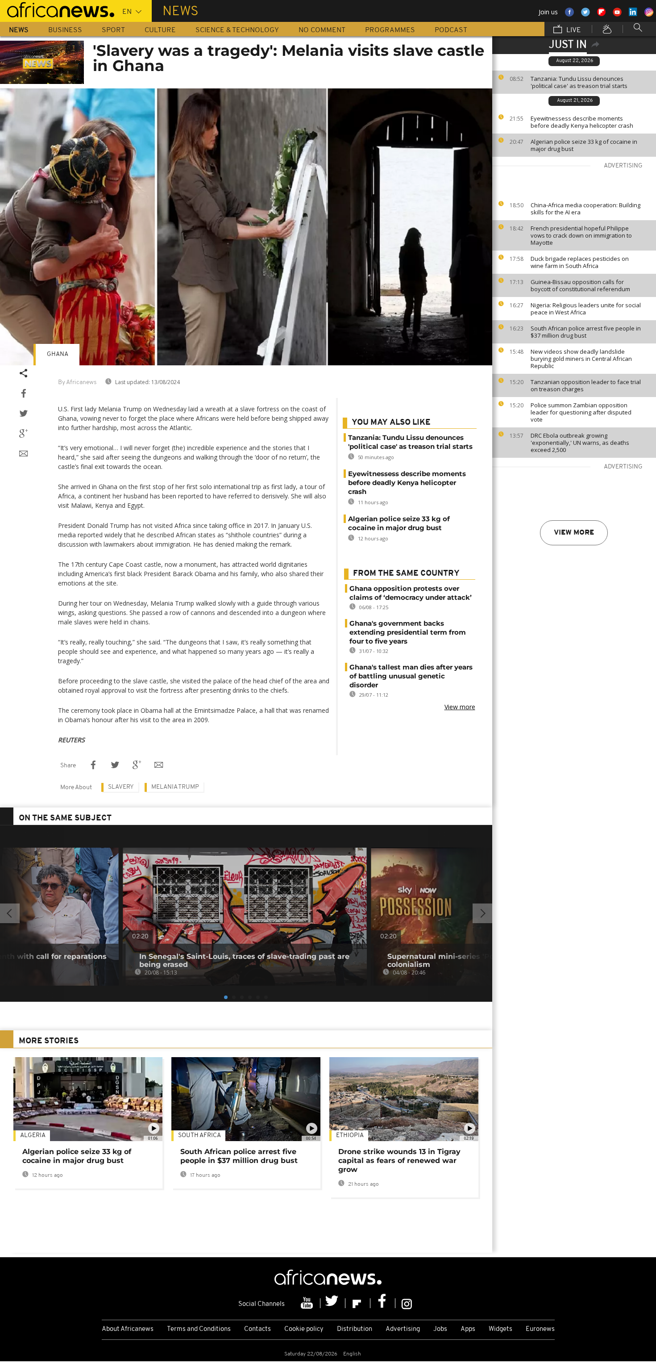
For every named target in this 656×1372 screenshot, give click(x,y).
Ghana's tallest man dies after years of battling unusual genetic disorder (411, 676)
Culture (160, 30)
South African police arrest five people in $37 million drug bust (586, 332)
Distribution (354, 1329)
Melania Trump (175, 787)
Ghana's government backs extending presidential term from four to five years (407, 632)
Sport (113, 30)
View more (574, 532)
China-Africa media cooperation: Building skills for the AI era (585, 208)
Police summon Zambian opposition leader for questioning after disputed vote (581, 412)
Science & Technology (237, 30)
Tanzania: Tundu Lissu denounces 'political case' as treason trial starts (579, 82)
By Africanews (77, 382)
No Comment (322, 30)
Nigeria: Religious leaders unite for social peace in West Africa (586, 308)
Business (65, 30)
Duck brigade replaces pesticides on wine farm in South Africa (580, 262)
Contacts (257, 1329)
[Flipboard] (357, 1303)
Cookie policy (304, 1329)
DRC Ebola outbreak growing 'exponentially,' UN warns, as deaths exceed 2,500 (580, 442)
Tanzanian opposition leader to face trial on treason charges (586, 385)
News (19, 30)
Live (573, 30)
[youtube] (307, 1303)
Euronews (540, 1329)
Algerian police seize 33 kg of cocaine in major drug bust (584, 145)
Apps (468, 1329)
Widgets (500, 1329)
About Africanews (128, 1329)
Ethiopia (350, 1135)
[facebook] (382, 1303)
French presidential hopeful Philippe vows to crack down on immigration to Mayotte (581, 235)
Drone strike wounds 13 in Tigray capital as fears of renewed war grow (399, 1160)
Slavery (121, 787)
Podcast (451, 30)
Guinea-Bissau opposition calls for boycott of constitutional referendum (580, 285)
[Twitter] (332, 1303)
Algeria (33, 1135)
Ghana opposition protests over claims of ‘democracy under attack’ (410, 593)
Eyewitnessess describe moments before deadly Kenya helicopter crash (582, 122)
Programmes (390, 30)
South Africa (199, 1135)
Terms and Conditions (199, 1329)
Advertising (403, 1329)
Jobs (440, 1329)
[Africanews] (57, 9)
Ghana (57, 354)
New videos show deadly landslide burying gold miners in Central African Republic (581, 358)
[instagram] (406, 1303)
